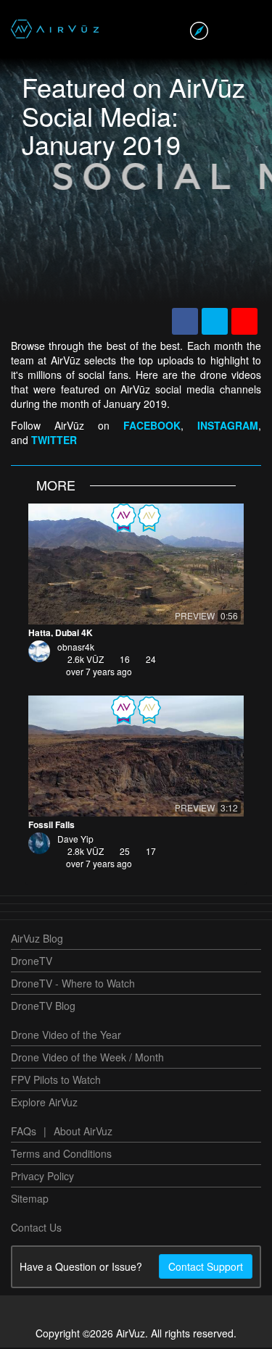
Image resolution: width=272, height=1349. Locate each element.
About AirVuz (83, 1132)
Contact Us (36, 1228)
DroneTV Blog (43, 1007)
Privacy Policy (42, 1177)
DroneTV (31, 962)
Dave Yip (75, 840)
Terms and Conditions (61, 1155)
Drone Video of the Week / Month (87, 1058)
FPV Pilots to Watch (56, 1081)
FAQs (23, 1132)
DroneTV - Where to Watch (73, 984)
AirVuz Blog (37, 939)
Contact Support (205, 1268)
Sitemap (30, 1200)
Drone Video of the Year (66, 1036)
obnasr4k (75, 648)
